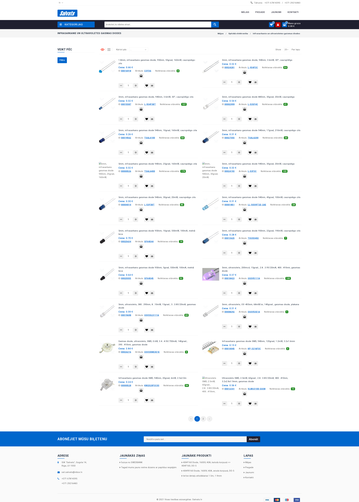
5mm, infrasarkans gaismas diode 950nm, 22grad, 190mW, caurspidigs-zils (261, 231)
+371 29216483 (292, 3)
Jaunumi (249, 472)
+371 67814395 (272, 3)
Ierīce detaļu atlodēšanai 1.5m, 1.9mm (202, 476)
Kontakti (249, 477)
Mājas (221, 33)
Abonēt (253, 439)
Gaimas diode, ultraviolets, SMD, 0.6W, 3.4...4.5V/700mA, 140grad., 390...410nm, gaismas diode (152, 343)
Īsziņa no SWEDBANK (131, 462)
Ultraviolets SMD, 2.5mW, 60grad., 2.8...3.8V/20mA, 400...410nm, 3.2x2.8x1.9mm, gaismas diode (255, 380)
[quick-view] (152, 85)
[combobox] (60, 3)
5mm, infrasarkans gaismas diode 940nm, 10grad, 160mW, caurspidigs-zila (157, 130)
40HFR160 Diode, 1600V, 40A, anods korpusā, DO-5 (208, 471)
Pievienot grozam (141, 75)
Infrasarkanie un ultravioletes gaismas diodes (276, 33)
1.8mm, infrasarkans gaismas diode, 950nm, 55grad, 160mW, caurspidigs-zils (157, 62)
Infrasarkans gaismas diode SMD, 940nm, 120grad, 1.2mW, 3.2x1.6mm (258, 341)
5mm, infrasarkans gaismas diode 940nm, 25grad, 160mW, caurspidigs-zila (157, 164)
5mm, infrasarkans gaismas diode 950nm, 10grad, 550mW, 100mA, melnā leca (156, 232)
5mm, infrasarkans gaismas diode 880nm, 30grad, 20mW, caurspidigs (258, 97)
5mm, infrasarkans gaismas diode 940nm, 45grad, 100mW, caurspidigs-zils (261, 197)
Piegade (249, 467)
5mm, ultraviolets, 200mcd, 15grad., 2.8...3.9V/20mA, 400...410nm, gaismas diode (261, 269)
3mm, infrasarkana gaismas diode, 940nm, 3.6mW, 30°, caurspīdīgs (257, 60)
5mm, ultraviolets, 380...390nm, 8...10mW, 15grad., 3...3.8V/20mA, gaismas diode (157, 306)
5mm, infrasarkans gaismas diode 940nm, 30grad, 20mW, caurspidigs (258, 164)
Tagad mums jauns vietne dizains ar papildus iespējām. (149, 467)
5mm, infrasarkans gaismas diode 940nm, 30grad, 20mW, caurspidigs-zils (157, 197)
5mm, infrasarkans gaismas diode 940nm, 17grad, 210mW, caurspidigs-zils (261, 130)
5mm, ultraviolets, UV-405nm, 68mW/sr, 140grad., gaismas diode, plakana (260, 304)
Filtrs (62, 60)
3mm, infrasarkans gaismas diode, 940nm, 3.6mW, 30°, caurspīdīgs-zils (156, 97)
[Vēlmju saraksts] (146, 85)
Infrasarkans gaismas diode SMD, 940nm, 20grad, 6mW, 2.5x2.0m (152, 378)
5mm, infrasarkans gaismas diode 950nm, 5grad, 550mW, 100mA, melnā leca (156, 269)
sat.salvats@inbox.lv (72, 472)
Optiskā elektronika (238, 33)
